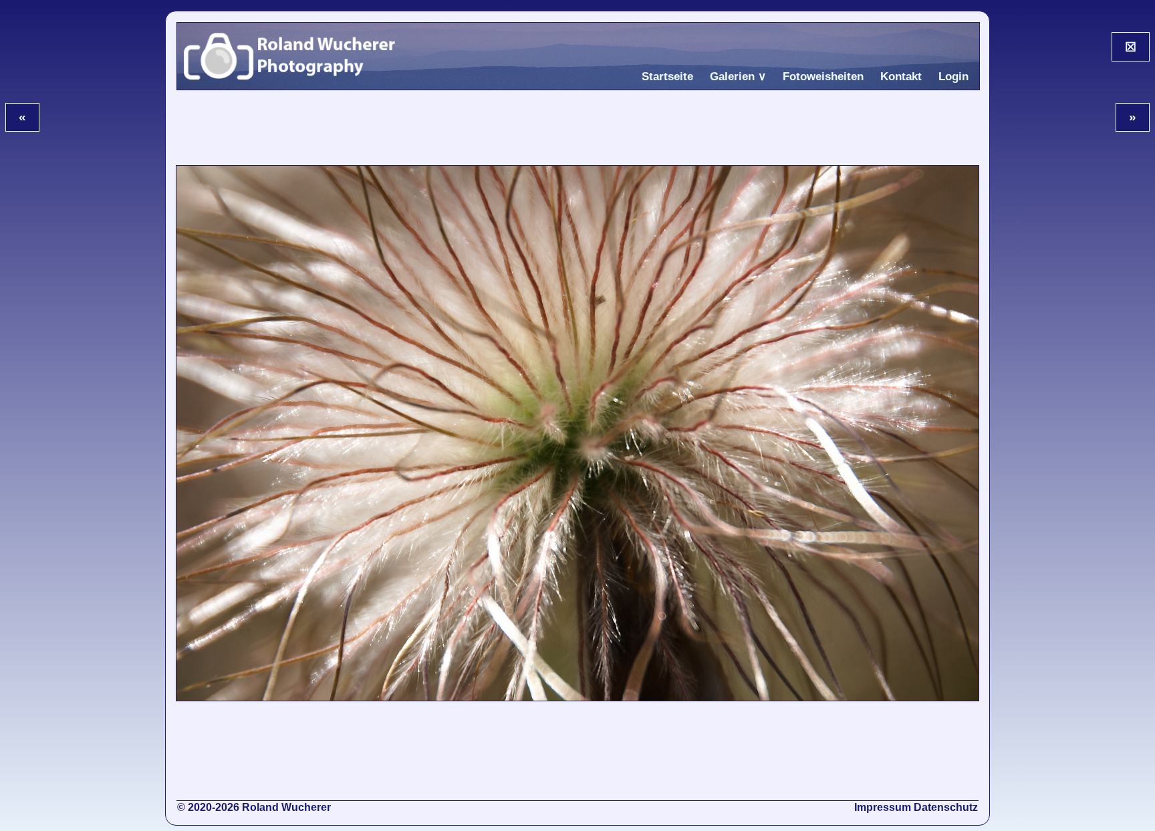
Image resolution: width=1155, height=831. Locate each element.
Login (953, 76)
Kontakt (901, 76)
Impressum (882, 807)
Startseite (667, 76)
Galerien (732, 76)
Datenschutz (946, 807)
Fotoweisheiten (823, 76)
